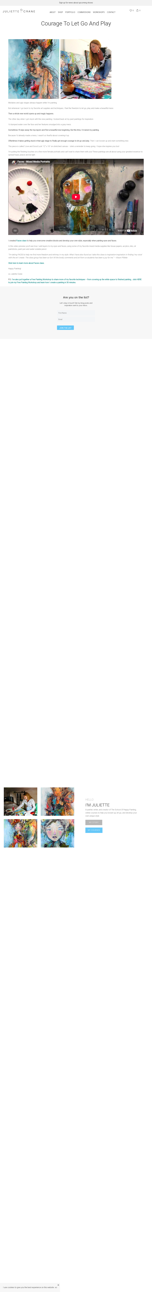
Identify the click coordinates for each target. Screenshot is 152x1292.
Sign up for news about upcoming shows (76, 3)
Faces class (21, 241)
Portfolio (70, 12)
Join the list (65, 328)
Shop (60, 12)
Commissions (84, 12)
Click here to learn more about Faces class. (26, 263)
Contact (111, 12)
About (53, 12)
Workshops (99, 12)
